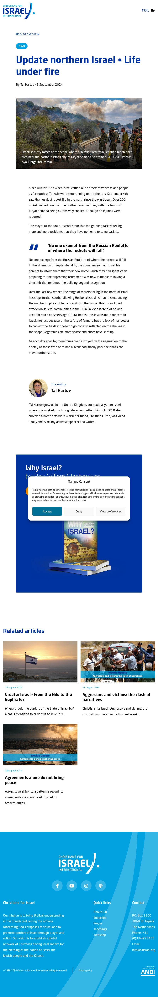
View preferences (111, 511)
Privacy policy (85, 971)
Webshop (99, 935)
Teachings (100, 929)
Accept (47, 511)
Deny (79, 511)
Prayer (97, 923)
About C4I (100, 912)
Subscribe (100, 918)
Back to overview (27, 34)
